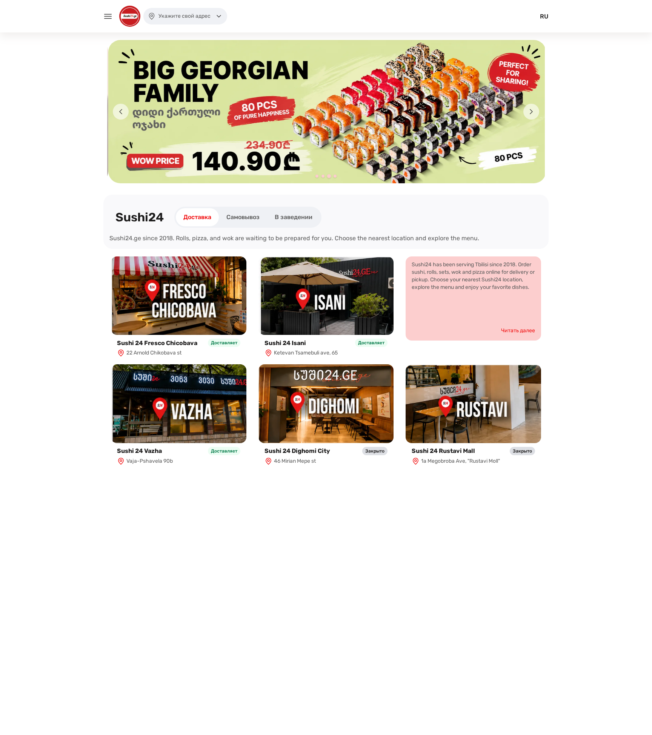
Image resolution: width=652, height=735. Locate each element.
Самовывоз (243, 217)
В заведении (293, 217)
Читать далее (518, 330)
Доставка (197, 217)
